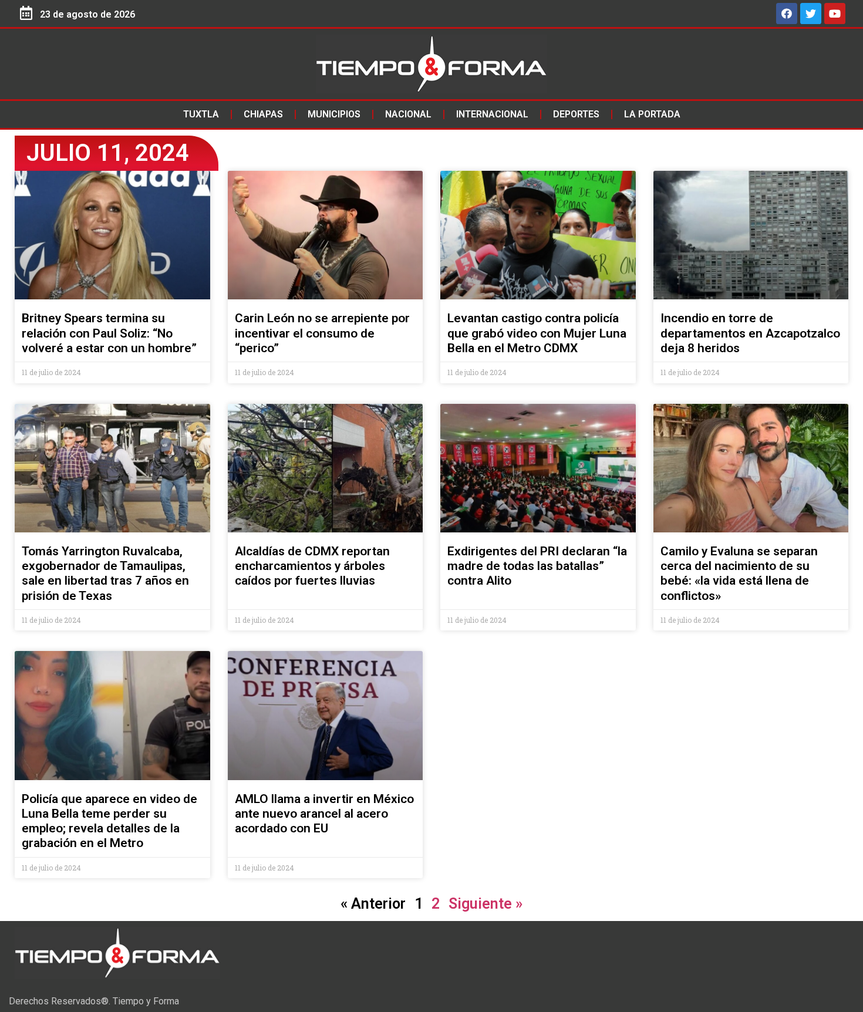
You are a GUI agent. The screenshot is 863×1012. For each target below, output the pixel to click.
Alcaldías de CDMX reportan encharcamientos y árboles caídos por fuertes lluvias (312, 566)
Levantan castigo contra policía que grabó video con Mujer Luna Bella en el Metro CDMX (536, 333)
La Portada (652, 114)
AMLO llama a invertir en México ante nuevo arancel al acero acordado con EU (324, 813)
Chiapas (263, 114)
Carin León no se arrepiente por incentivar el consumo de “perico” (322, 333)
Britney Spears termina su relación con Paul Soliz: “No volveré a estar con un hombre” (109, 333)
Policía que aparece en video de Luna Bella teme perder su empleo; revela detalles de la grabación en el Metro (109, 821)
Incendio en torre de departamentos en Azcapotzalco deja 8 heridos (750, 333)
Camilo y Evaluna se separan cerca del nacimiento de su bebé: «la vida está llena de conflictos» (739, 573)
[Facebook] (786, 13)
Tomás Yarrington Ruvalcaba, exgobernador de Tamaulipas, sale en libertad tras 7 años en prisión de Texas (105, 573)
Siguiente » (485, 903)
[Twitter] (810, 13)
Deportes (576, 114)
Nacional (408, 114)
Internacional (492, 114)
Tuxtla (201, 114)
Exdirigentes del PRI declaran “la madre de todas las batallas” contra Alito (537, 566)
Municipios (334, 114)
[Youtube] (834, 13)
